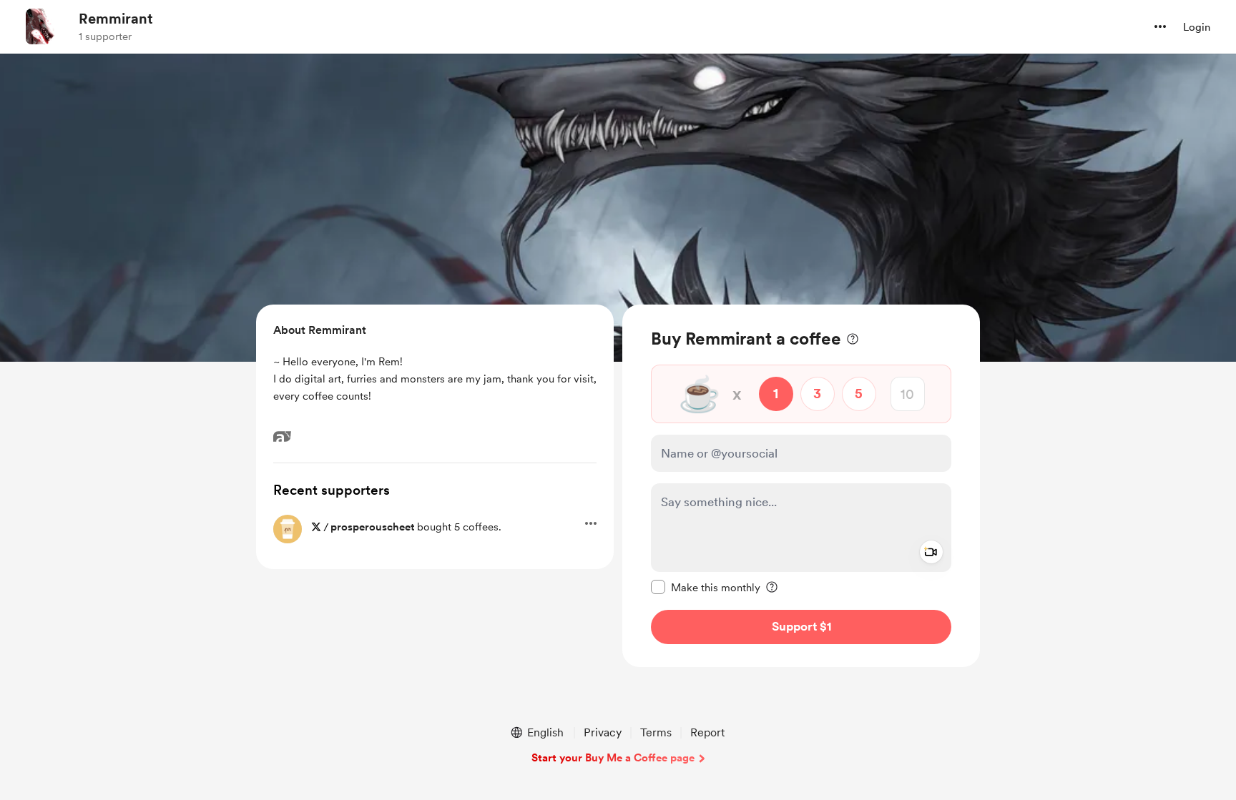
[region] (801, 486)
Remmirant (116, 18)
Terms (656, 732)
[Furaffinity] (282, 436)
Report (707, 732)
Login (1196, 27)
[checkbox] (705, 587)
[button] (1160, 26)
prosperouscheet (372, 526)
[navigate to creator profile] (44, 26)
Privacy (603, 732)
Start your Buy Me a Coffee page (613, 757)
